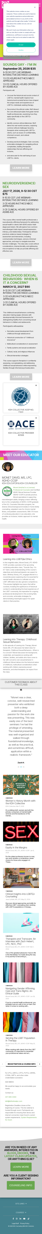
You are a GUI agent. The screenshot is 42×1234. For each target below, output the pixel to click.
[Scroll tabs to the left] (2, 1064)
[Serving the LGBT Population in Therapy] (21, 1022)
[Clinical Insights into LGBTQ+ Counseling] (21, 878)
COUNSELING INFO (20, 1185)
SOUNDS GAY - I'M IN (19, 65)
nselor (28, 490)
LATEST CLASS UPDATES (20, 1156)
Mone (15, 487)
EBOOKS (22, 1153)
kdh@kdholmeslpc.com (13, 1101)
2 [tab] (21, 768)
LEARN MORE (21, 167)
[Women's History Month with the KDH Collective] (21, 785)
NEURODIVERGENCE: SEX (19, 185)
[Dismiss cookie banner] (35, 7)
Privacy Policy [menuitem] (24, 1223)
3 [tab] (24, 768)
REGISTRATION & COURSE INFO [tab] (22, 1064)
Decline (21, 50)
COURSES (20, 1212)
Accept (21, 45)
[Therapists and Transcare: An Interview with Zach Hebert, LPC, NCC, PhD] (21, 923)
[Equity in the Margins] (21, 832)
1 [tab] (19, 768)
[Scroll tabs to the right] (39, 1064)
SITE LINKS (19, 1204)
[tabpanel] (21, 726)
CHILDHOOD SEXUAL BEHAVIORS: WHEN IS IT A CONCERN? (20, 279)
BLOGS (11, 1153)
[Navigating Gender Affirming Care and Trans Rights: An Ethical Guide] (21, 972)
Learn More (21, 376)
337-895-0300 (10, 1097)
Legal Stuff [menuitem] (15, 1223)
